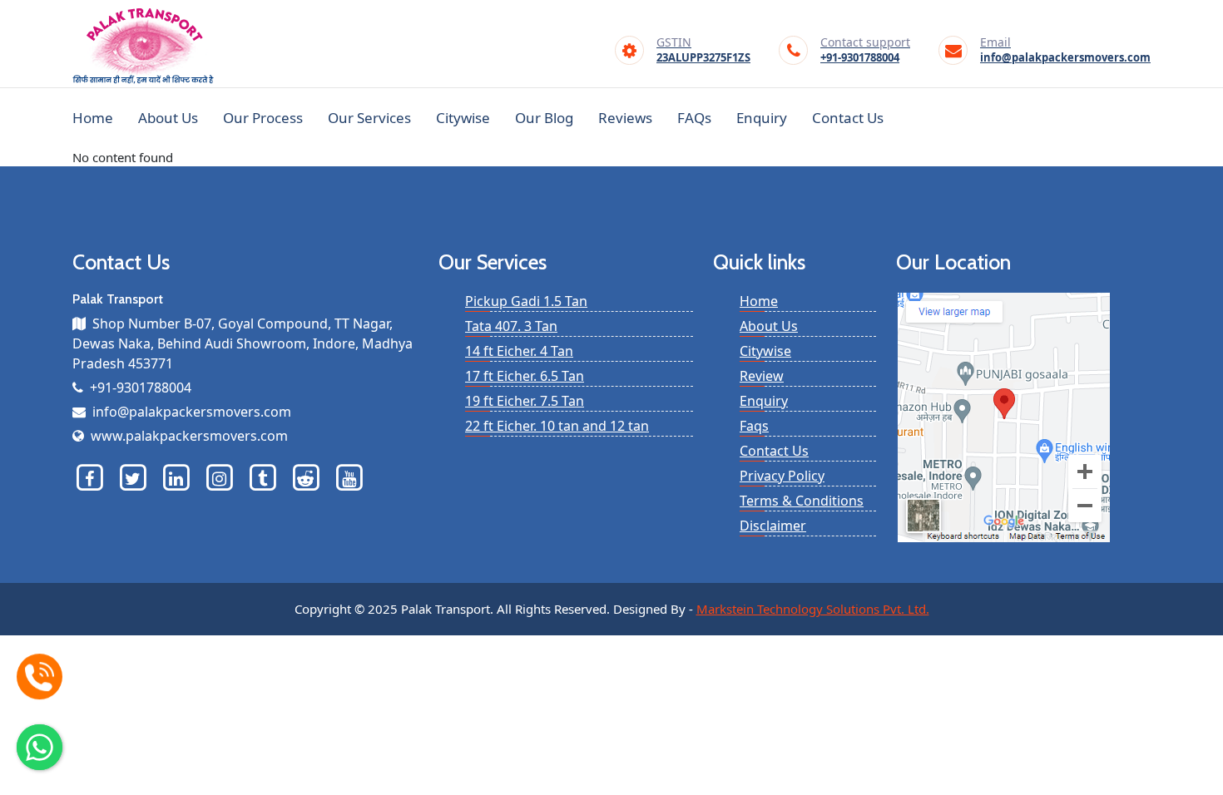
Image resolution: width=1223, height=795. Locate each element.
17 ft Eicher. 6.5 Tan (524, 376)
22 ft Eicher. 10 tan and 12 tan (557, 426)
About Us (168, 117)
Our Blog (544, 117)
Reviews (625, 117)
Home (92, 117)
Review (762, 376)
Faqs (754, 426)
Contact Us (848, 117)
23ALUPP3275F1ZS (703, 51)
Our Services (369, 117)
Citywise (463, 117)
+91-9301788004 (865, 51)
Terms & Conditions (802, 500)
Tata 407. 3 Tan (511, 326)
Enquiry (761, 117)
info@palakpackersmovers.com (1065, 51)
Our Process (263, 117)
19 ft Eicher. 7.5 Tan (524, 401)
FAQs (694, 117)
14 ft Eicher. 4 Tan (519, 351)
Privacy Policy (782, 476)
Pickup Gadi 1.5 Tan (526, 301)
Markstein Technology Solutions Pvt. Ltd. (812, 608)
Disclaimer (773, 525)
